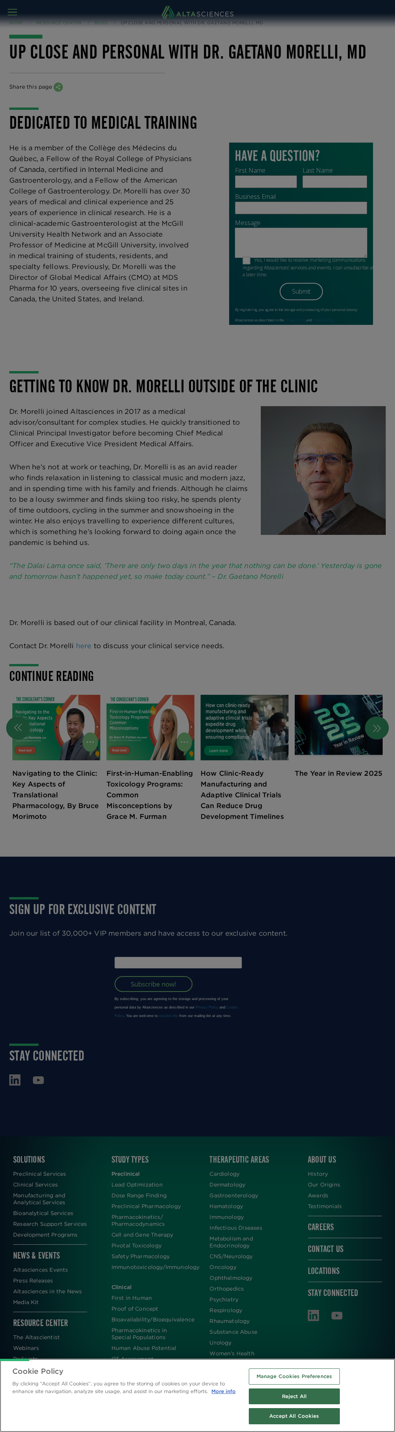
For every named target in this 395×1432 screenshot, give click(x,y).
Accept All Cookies (294, 1416)
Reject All (294, 1396)
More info (223, 1391)
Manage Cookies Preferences (294, 1376)
